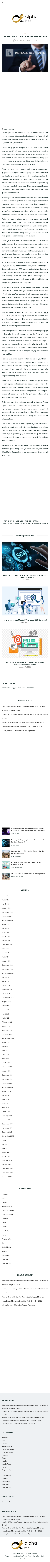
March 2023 (6, 981)
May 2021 (5, 1055)
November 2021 (7, 1030)
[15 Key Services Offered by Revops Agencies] (6, 876)
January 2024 (6, 961)
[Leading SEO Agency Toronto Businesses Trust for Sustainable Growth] (25, 556)
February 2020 (7, 1116)
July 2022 (5, 1006)
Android (5, 1194)
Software (5, 1251)
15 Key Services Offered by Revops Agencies (18, 731)
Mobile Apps (6, 1231)
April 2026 (5, 900)
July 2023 (5, 977)
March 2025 (6, 936)
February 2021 (7, 1067)
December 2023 (7, 965)
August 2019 (6, 1140)
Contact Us (6, 1502)
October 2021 (7, 1034)
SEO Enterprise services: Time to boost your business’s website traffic (25, 663)
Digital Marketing (8, 1210)
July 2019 (5, 1144)
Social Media (6, 1247)
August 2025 (6, 924)
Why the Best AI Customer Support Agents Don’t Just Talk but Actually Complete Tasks (28, 829)
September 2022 (8, 998)
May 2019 (5, 1152)
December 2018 (7, 1169)
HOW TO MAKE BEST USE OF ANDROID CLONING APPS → (25, 523)
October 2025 (7, 916)
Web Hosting (6, 1263)
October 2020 (7, 1083)
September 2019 (8, 1136)
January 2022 (6, 1026)
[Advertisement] (25, 100)
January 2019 (6, 1165)
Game (4, 1223)
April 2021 (5, 1059)
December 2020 (7, 1075)
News (4, 1235)
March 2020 (6, 1112)
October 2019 (7, 1132)
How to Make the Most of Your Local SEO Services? (25, 620)
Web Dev (5, 1259)
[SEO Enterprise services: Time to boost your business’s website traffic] (25, 643)
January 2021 (6, 1071)
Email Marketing (7, 1214)
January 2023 (6, 985)
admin (20, 40)
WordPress (23, 1556)
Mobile (4, 1227)
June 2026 (5, 896)
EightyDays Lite (38, 1556)
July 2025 (5, 928)
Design (4, 1202)
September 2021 (8, 1038)
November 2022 (7, 989)
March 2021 (6, 1063)
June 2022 (5, 1010)
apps (3, 1198)
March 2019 (6, 1156)
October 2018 (7, 1177)
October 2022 (7, 993)
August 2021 (6, 1042)
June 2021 (5, 1050)
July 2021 (5, 1046)
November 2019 (7, 1128)
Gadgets (5, 1219)
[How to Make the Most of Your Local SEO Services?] (25, 601)
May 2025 (5, 932)
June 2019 (5, 1148)
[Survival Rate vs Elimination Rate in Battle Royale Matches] (6, 854)
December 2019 (7, 1124)
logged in (15, 688)
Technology (6, 1255)
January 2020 (6, 1120)
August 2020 (6, 1091)
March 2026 (6, 904)
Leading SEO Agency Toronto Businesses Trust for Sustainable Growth (25, 576)
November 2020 (7, 1079)
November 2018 (7, 1173)
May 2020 (5, 1103)
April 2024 (5, 957)
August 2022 (6, 1002)
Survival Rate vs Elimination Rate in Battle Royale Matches (23, 722)
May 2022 (5, 1014)
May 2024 (5, 953)
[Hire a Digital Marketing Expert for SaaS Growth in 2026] (6, 865)
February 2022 (7, 1022)
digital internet (7, 1206)
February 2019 (7, 1160)
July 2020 (5, 1095)
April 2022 (5, 1018)
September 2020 (8, 1087)
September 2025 (8, 920)
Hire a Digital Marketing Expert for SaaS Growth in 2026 (22, 727)
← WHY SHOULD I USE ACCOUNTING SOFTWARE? (22, 521)
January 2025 (6, 941)
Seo (25, 33)
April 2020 (5, 1108)
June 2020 (5, 1099)
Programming (6, 1239)
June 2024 (5, 949)
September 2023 (8, 973)
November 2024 (7, 945)
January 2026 (6, 908)
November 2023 (7, 969)
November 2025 (7, 912)
